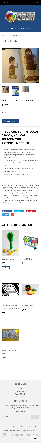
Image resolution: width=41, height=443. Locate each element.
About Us (20, 391)
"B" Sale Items (14, 35)
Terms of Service (20, 394)
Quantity (4, 112)
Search (20, 388)
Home (3, 35)
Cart (37, 2)
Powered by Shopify (29, 430)
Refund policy (20, 397)
